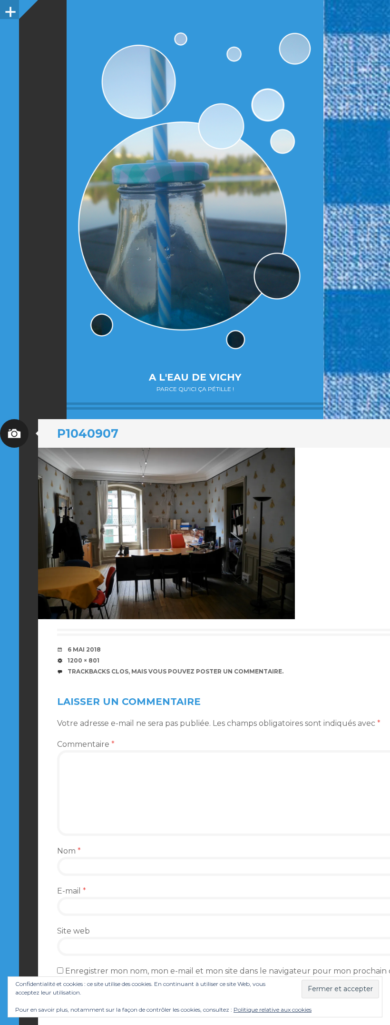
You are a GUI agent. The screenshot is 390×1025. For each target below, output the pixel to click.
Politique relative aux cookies (273, 1009)
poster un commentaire (239, 671)
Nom (69, 850)
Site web (73, 930)
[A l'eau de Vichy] (195, 190)
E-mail (71, 890)
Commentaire (86, 744)
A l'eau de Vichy (195, 377)
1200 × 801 (83, 660)
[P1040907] (166, 533)
